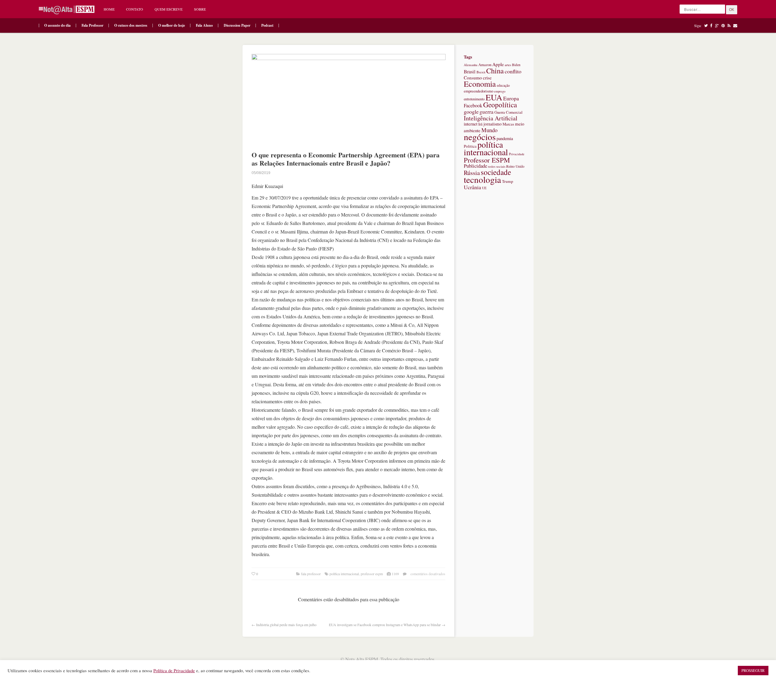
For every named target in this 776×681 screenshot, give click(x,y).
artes (508, 64)
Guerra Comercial (508, 112)
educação (503, 85)
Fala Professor (92, 25)
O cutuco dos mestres (130, 25)
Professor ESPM (372, 573)
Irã (480, 124)
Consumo (473, 78)
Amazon (484, 64)
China (495, 70)
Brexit (481, 72)
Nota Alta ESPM (361, 659)
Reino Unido (515, 166)
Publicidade (475, 165)
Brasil (470, 71)
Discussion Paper (237, 25)
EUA (494, 97)
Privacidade (516, 154)
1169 (395, 573)
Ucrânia (472, 187)
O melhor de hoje (171, 25)
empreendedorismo (478, 91)
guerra (486, 111)
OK (731, 10)
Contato (134, 9)
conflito (513, 71)
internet (470, 124)
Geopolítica (500, 104)
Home (109, 9)
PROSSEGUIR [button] (753, 670)
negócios (480, 137)
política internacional (344, 573)
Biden (516, 64)
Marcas (508, 124)
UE (484, 188)
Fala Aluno (204, 25)
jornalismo (492, 124)
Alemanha (470, 64)
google (471, 111)
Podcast (267, 25)
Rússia (472, 173)
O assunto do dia (57, 25)
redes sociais (496, 166)
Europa (511, 98)
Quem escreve (168, 9)
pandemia (505, 138)
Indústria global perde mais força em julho (286, 624)
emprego (499, 91)
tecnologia (482, 179)
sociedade (496, 172)
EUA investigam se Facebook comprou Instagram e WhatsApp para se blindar (385, 624)
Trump (507, 181)
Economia (480, 84)
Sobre (200, 9)
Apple (498, 64)
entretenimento (474, 98)
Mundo (489, 130)
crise (487, 78)
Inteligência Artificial (490, 118)
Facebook (473, 105)
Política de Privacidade (174, 670)
